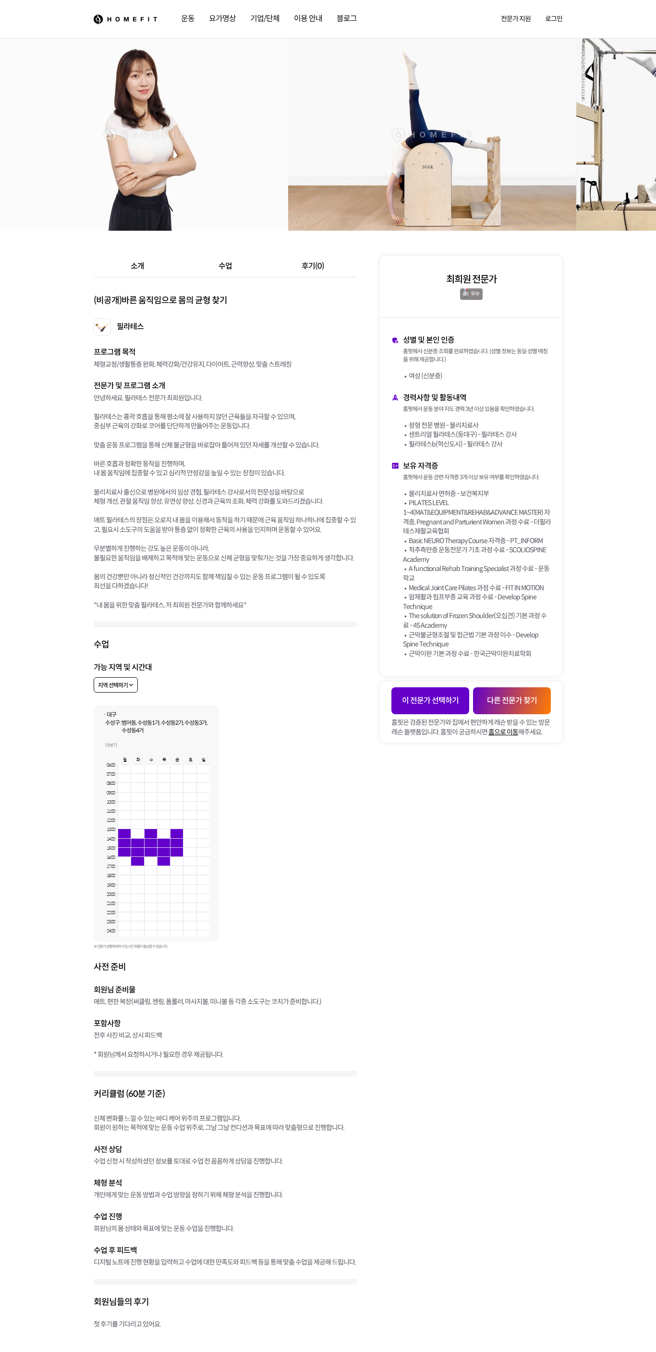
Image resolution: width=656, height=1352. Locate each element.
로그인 (553, 18)
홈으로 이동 (503, 732)
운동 (187, 18)
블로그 (347, 18)
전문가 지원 (516, 18)
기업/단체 (264, 18)
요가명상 (222, 18)
